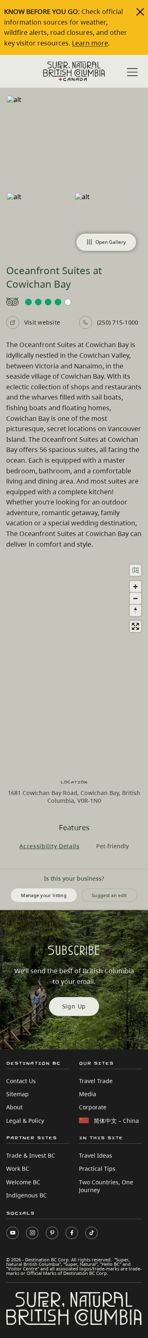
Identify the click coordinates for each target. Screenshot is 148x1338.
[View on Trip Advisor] (74, 302)
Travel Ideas (95, 1155)
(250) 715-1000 (117, 322)
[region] (74, 664)
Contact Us (21, 1081)
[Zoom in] (135, 587)
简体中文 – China (116, 1120)
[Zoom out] (135, 598)
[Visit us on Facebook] (71, 1233)
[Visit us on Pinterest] (52, 1233)
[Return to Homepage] (74, 71)
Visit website (42, 322)
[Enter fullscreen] (135, 626)
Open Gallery (110, 242)
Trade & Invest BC (30, 1155)
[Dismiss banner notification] (140, 12)
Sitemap (17, 1094)
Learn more (90, 43)
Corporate (92, 1107)
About (14, 1107)
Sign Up (74, 1006)
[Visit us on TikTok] (91, 1233)
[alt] (74, 143)
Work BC (17, 1168)
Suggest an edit (109, 895)
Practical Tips (97, 1168)
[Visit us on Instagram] (32, 1233)
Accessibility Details (49, 846)
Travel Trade (96, 1081)
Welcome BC (23, 1182)
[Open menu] (132, 72)
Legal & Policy (25, 1120)
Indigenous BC (26, 1195)
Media (87, 1094)
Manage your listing (44, 895)
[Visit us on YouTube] (12, 1233)
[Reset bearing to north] (135, 610)
